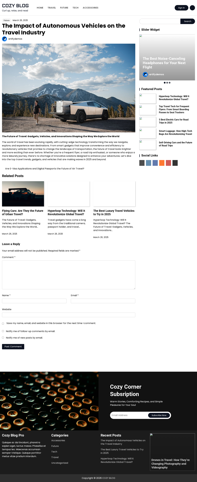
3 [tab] (169, 83)
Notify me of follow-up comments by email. (30, 331)
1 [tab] (165, 83)
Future (64, 7)
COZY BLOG (15, 5)
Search (187, 21)
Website (6, 309)
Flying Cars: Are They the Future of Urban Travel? (22, 212)
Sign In (181, 7)
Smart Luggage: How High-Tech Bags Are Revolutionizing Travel (175, 133)
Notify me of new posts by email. (24, 337)
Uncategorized (59, 463)
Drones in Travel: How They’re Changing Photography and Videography (170, 463)
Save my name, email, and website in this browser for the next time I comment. (51, 323)
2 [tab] (167, 83)
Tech (75, 7)
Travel (52, 7)
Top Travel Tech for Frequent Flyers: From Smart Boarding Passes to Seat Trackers (174, 109)
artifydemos (15, 38)
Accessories (90, 7)
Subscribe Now (159, 415)
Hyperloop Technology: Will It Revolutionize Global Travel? (66, 212)
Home (40, 7)
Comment (8, 257)
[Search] (192, 7)
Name (6, 295)
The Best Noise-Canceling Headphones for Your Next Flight (164, 62)
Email (75, 295)
